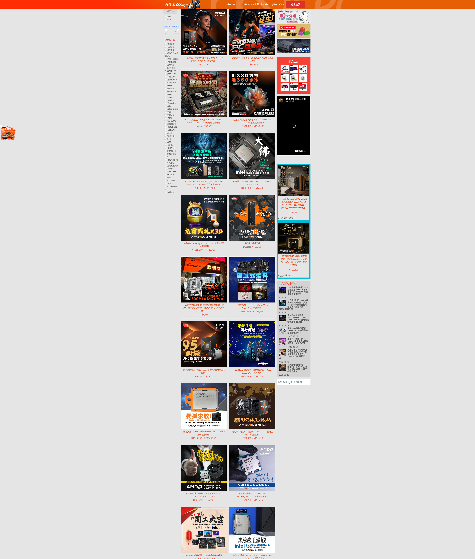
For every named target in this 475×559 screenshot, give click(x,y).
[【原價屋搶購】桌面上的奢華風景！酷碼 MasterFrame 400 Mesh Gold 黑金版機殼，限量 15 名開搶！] (293, 224)
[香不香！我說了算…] (252, 196)
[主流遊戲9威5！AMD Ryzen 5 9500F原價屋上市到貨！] (204, 323)
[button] (308, 4)
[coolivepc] (293, 26)
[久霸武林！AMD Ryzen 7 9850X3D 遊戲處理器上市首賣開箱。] (204, 196)
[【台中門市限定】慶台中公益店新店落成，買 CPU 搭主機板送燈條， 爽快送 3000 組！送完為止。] (204, 258)
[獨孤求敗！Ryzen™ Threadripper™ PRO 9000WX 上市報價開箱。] (204, 385)
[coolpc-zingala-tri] (293, 11)
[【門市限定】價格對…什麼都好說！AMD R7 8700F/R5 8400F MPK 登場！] (204, 446)
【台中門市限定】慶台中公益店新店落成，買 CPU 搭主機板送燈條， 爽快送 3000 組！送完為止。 (203, 308)
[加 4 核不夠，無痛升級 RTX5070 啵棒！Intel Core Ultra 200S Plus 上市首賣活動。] (204, 135)
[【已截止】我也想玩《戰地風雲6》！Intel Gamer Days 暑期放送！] (252, 323)
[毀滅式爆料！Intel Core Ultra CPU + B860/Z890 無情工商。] (252, 258)
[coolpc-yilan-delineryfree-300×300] (8, 127)
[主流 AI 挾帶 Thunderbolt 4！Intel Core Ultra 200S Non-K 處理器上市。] (252, 508)
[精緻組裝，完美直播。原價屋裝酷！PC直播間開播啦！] (252, 11)
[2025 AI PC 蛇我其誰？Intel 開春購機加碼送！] (204, 508)
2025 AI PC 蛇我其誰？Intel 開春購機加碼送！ (203, 555)
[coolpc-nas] (293, 41)
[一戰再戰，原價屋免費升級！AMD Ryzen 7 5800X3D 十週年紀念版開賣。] (204, 11)
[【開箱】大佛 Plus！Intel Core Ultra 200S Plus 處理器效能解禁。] (252, 135)
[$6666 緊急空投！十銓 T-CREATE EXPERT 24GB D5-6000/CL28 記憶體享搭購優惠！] (204, 73)
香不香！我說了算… (252, 243)
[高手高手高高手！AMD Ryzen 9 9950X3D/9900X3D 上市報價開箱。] (252, 446)
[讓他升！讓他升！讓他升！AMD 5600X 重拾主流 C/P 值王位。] (252, 385)
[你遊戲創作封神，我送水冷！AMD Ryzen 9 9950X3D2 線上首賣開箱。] (252, 73)
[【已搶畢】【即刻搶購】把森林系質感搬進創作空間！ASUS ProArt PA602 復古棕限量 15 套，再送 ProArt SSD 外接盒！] (293, 167)
